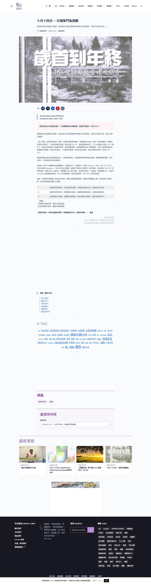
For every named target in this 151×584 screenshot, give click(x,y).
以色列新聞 (91, 330)
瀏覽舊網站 (20, 547)
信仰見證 (80, 6)
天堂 (98, 335)
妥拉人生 (40, 339)
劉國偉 (60, 335)
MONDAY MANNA (59, 330)
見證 (62, 347)
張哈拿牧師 (61, 339)
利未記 (48, 335)
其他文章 (43, 420)
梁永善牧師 (83, 339)
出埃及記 (42, 335)
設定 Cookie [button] (97, 581)
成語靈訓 (44, 306)
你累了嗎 (100, 331)
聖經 (103, 342)
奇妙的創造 (103, 335)
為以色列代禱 (61, 342)
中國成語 (73, 331)
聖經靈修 (109, 6)
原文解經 (66, 335)
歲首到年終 (61, 31)
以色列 (118, 6)
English (45, 330)
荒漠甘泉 (44, 304)
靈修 (78, 347)
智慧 (77, 339)
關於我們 (18, 528)
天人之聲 (92, 335)
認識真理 (90, 6)
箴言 (90, 343)
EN (39, 331)
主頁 (56, 6)
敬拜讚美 (99, 6)
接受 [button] (106, 580)
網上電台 (62, 6)
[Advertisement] (75, 243)
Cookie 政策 (19, 540)
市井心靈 (52, 339)
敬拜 (73, 339)
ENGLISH (134, 6)
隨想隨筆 (71, 6)
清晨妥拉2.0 (42, 343)
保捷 (105, 331)
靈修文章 (85, 347)
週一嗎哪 (44, 298)
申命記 (78, 343)
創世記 (54, 335)
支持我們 (126, 6)
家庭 (46, 339)
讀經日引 (44, 301)
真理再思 (44, 309)
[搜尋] (141, 6)
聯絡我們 (18, 536)
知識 (86, 343)
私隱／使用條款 (20, 543)
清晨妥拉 (107, 338)
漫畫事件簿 (51, 343)
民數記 (99, 339)
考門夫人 (96, 343)
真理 (82, 343)
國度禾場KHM (78, 334)
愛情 (68, 339)
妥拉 (109, 334)
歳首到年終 (91, 339)
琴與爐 (71, 343)
